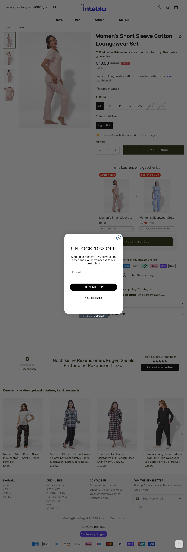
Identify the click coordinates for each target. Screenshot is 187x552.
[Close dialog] (119, 238)
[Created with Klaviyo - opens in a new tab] (93, 316)
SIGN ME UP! (94, 287)
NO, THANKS (93, 298)
